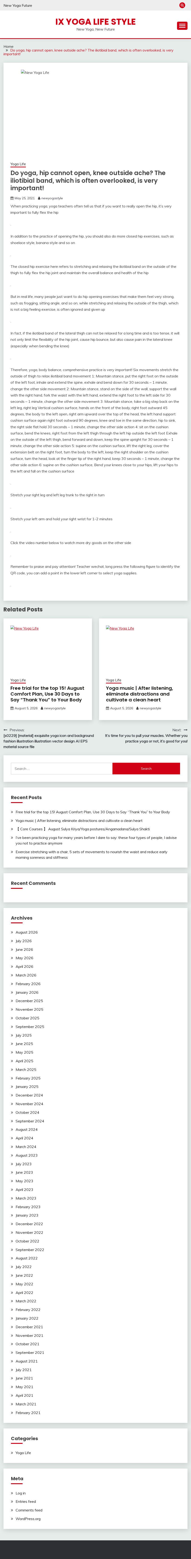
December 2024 (29, 1095)
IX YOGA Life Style (95, 22)
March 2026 (26, 975)
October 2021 (27, 1344)
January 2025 (27, 1086)
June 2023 (24, 1172)
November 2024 (29, 1103)
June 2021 (24, 1378)
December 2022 (29, 1223)
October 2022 (27, 1241)
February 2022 (28, 1309)
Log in (21, 1493)
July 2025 (24, 1035)
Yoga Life (18, 164)
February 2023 (28, 1206)
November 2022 (29, 1232)
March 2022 (26, 1301)
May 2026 (24, 957)
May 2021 (24, 1386)
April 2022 (24, 1292)
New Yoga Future (17, 5)
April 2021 (24, 1395)
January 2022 (27, 1318)
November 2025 (29, 1009)
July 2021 (24, 1369)
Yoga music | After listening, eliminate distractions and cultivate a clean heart (139, 694)
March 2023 (26, 1198)
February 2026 (28, 983)
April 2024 (24, 1138)
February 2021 (28, 1412)
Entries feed (26, 1501)
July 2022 (24, 1266)
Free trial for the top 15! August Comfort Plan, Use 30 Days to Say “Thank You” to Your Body (47, 694)
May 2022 (24, 1284)
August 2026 (27, 932)
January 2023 (27, 1215)
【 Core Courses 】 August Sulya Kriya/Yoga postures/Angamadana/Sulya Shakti (83, 829)
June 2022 (24, 1275)
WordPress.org (28, 1518)
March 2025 (26, 1069)
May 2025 (24, 1052)
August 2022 (27, 1258)
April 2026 (24, 966)
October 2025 (27, 1018)
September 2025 (30, 1026)
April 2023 (24, 1189)
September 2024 (30, 1121)
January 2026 (27, 992)
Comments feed (29, 1510)
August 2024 (27, 1129)
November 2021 (29, 1335)
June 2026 (24, 949)
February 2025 (28, 1078)
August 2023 (27, 1155)
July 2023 (24, 1164)
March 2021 (26, 1404)
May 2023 (24, 1181)
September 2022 (30, 1249)
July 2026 (24, 940)
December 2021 (29, 1326)
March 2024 (26, 1146)
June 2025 (24, 1043)
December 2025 (29, 1000)
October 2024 (27, 1112)
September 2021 (30, 1352)
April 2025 (24, 1061)
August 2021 (27, 1361)
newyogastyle (52, 198)
